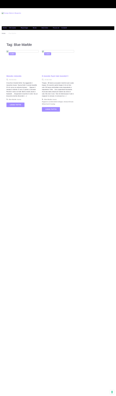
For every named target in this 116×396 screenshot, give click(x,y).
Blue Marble (12, 99)
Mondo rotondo (13, 76)
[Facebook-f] (6, 4)
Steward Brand (68, 102)
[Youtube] (22, 4)
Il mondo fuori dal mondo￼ (55, 76)
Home (3, 33)
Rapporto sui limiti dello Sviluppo (52, 102)
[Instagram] (30, 4)
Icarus (12, 54)
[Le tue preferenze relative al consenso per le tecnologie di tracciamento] (112, 392)
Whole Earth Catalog (48, 104)
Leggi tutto (15, 105)
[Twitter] (14, 4)
